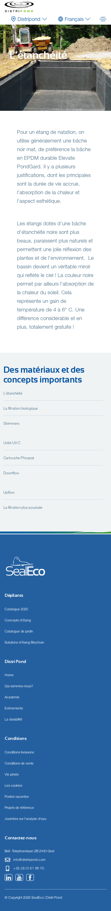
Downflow (11, 472)
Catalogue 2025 (16, 609)
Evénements (14, 708)
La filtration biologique (20, 408)
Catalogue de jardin (19, 631)
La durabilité (13, 719)
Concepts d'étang (18, 620)
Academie (12, 697)
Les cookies (13, 785)
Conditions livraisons (19, 752)
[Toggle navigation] (103, 19)
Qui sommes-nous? (19, 686)
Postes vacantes (17, 796)
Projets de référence (19, 807)
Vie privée (12, 774)
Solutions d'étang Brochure (24, 642)
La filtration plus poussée (22, 507)
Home (9, 675)
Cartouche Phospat (18, 457)
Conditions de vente (19, 763)
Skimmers (11, 423)
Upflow (8, 492)
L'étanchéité (12, 393)
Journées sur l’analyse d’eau (25, 819)
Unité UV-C (11, 442)
